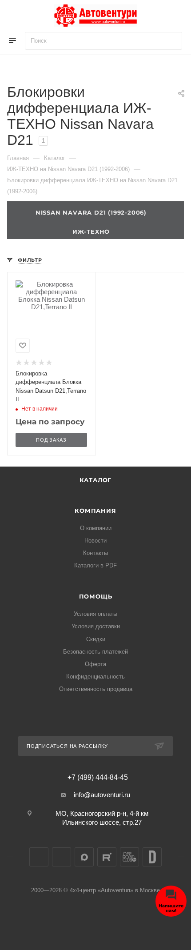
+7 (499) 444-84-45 (98, 777)
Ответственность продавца (95, 689)
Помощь (95, 596)
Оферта (95, 664)
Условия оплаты (95, 614)
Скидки (95, 639)
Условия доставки (96, 626)
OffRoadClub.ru (129, 856)
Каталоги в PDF (95, 565)
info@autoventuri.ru (102, 794)
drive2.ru (152, 856)
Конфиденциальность (95, 676)
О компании (95, 528)
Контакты (95, 553)
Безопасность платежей (95, 651)
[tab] (95, 229)
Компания (95, 510)
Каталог (96, 479)
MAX (84, 856)
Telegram (61, 856)
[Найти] (171, 41)
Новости (95, 540)
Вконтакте (38, 856)
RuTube (106, 856)
